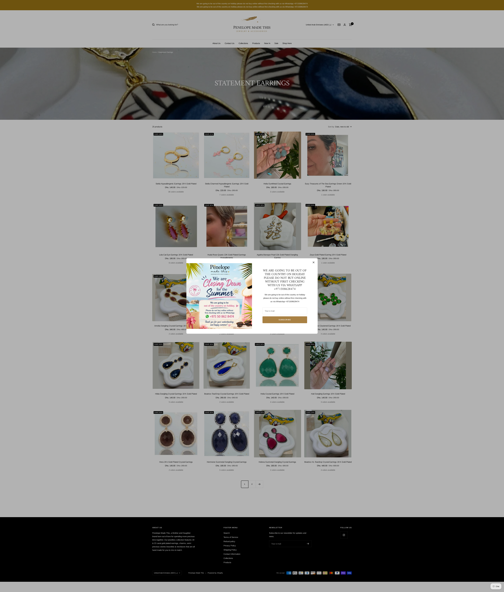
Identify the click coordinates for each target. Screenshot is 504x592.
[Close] (313, 262)
